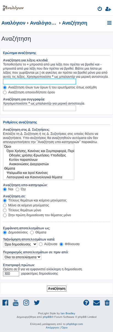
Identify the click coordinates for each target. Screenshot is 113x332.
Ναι (10, 189)
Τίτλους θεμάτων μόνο (24, 210)
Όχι (23, 189)
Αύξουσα (50, 244)
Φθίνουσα (72, 244)
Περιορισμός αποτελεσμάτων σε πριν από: (36, 252)
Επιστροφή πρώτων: (19, 265)
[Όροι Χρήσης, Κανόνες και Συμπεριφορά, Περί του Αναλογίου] (39, 151)
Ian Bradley (68, 313)
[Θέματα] (39, 168)
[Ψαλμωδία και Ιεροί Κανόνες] (39, 173)
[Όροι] (39, 146)
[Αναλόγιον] (13, 7)
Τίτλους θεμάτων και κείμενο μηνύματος (37, 200)
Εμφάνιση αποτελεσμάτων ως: (26, 228)
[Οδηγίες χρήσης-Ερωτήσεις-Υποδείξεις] (39, 155)
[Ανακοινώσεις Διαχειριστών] (39, 164)
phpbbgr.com (74, 323)
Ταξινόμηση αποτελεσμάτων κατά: (29, 239)
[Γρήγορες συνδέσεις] (110, 23)
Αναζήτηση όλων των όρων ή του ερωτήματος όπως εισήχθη (52, 87)
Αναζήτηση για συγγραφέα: (24, 99)
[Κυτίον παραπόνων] (39, 160)
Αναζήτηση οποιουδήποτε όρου (31, 92)
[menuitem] (100, 9)
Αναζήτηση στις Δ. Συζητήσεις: (26, 130)
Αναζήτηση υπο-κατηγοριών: (25, 185)
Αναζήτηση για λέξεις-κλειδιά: (25, 60)
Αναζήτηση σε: (14, 196)
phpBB (47, 316)
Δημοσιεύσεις (17, 232)
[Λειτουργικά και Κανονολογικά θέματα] (39, 177)
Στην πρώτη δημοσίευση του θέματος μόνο (39, 215)
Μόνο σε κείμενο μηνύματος (28, 205)
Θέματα (40, 232)
